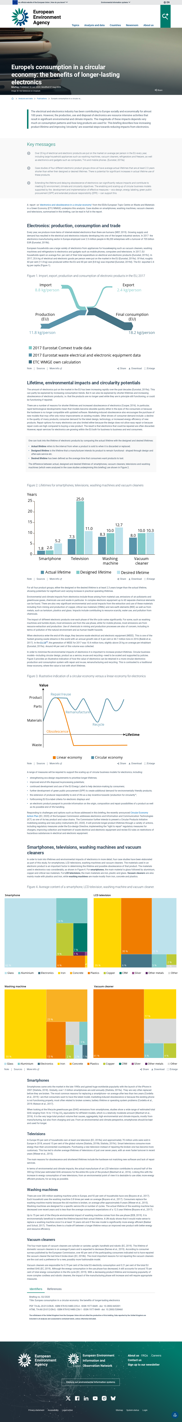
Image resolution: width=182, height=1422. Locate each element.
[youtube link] (95, 1398)
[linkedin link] (86, 1398)
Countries (115, 25)
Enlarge (151, 368)
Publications (42, 99)
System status (132, 1410)
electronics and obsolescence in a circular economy (66, 205)
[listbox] (40, 2)
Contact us (134, 1360)
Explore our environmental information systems (90, 1382)
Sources (41, 368)
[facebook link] (77, 1398)
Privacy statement (36, 1410)
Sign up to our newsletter (144, 1364)
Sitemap (119, 1410)
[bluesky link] (113, 1398)
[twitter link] (68, 1398)
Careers (156, 1355)
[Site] (37, 17)
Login (144, 1410)
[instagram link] (104, 1398)
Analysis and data (94, 25)
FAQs (144, 1355)
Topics (75, 25)
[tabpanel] (91, 1307)
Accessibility (53, 1410)
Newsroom (132, 25)
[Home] (12, 98)
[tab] (36, 1289)
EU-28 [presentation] (43, 642)
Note (29, 368)
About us (148, 25)
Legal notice (67, 1410)
